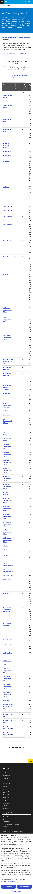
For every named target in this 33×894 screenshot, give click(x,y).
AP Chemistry (7, 240)
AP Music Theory (8, 575)
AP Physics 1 (7, 579)
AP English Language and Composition (7, 405)
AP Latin (5, 546)
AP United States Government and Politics (8, 706)
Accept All (9, 886)
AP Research (7, 661)
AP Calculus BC (7, 216)
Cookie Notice (15, 879)
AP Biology (6, 161)
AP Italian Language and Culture (7, 500)
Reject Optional (24, 886)
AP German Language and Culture (7, 470)
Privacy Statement (10, 881)
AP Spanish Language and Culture (7, 671)
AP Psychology (7, 653)
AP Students (6, 6)
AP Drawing (6, 393)
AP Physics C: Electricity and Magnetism (7, 609)
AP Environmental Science (7, 421)
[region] (16, 410)
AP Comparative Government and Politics (8, 361)
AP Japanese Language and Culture (7, 524)
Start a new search (16, 747)
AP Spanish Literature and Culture (7, 694)
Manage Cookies (16, 891)
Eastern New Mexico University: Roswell (16, 38)
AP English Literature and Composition (7, 413)
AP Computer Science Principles (7, 387)
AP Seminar (6, 665)
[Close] (30, 836)
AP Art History (7, 151)
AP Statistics (6, 700)
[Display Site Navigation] (31, 5)
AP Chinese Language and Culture (7, 310)
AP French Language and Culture (7, 446)
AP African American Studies (6, 145)
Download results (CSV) (20, 75)
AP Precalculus (7, 639)
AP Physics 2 (7, 593)
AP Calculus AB (7, 207)
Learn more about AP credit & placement (14, 53)
